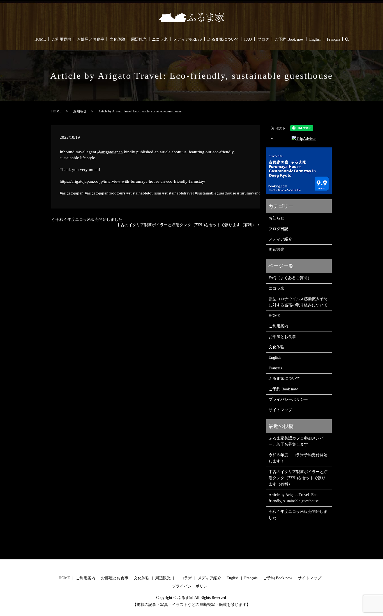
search (347, 39)
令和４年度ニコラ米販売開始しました (89, 219)
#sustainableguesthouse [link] (215, 193)
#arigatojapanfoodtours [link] (105, 193)
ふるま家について (223, 39)
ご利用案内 (61, 39)
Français (333, 39)
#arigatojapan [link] (72, 193)
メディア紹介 (280, 239)
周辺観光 (139, 39)
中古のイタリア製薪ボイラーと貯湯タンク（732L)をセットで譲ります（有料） (186, 225)
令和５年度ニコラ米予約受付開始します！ (298, 458)
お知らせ (80, 111)
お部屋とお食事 (90, 39)
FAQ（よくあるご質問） (290, 278)
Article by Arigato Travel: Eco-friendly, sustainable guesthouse (294, 498)
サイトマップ (280, 410)
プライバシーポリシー (288, 399)
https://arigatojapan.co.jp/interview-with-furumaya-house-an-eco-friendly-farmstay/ (132, 181)
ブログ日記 (278, 229)
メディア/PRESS (187, 39)
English (315, 39)
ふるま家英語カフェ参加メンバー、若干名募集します (296, 441)
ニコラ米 (160, 39)
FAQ (248, 39)
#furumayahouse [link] (252, 193)
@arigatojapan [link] (110, 152)
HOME (40, 39)
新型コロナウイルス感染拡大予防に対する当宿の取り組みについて (298, 302)
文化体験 (117, 39)
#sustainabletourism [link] (143, 193)
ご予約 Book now (289, 39)
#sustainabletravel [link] (178, 193)
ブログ (263, 39)
